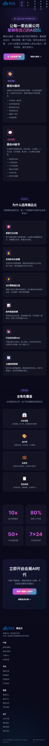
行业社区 (6, 683)
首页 (22, 4)
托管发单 (6, 679)
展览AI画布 (6, 647)
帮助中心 (6, 695)
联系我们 (6, 723)
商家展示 (6, 675)
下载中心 (6, 655)
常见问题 (6, 707)
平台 (28, 4)
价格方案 (6, 659)
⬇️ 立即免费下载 (14, 56)
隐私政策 (6, 727)
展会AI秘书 (6, 651)
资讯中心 (6, 699)
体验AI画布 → (36, 56)
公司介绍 (6, 719)
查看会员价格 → (24, 599)
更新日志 (6, 703)
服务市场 (6, 671)
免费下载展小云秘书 (25, 591)
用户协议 (6, 731)
